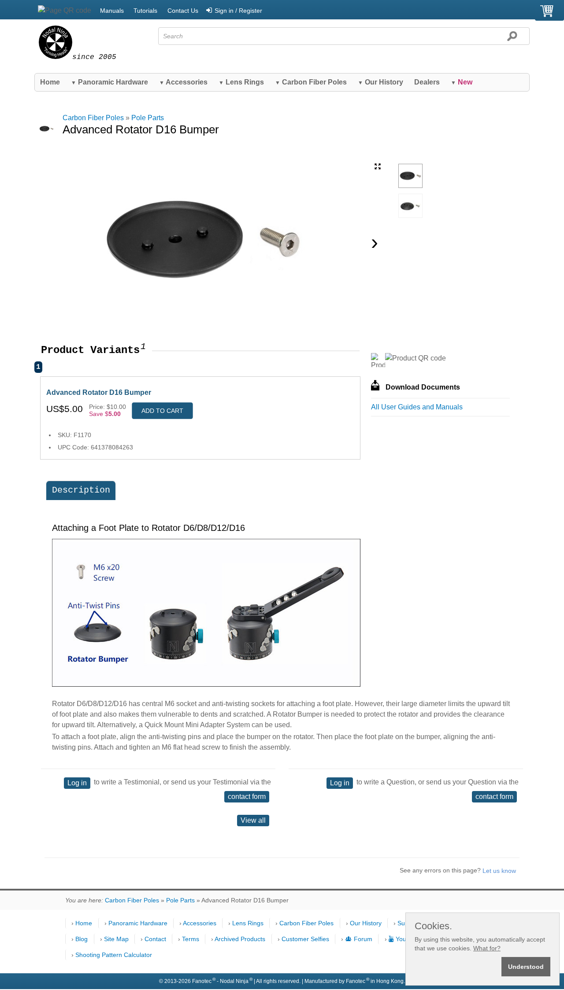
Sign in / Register (238, 10)
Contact (155, 938)
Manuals (112, 10)
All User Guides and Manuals (417, 407)
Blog (81, 938)
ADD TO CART (162, 410)
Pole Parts (147, 117)
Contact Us (182, 10)
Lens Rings (241, 82)
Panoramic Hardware (109, 82)
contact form (247, 796)
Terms (190, 938)
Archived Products (240, 938)
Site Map (116, 938)
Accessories (183, 82)
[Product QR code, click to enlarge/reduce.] (415, 358)
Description (81, 490)
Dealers (427, 82)
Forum (363, 938)
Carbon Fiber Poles (311, 82)
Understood (526, 966)
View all (253, 820)
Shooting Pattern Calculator (113, 954)
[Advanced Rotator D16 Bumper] (410, 176)
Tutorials (145, 10)
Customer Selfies (305, 938)
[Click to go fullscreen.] (377, 166)
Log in (77, 783)
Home (50, 82)
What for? (487, 948)
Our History (380, 82)
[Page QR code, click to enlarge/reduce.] (64, 10)
